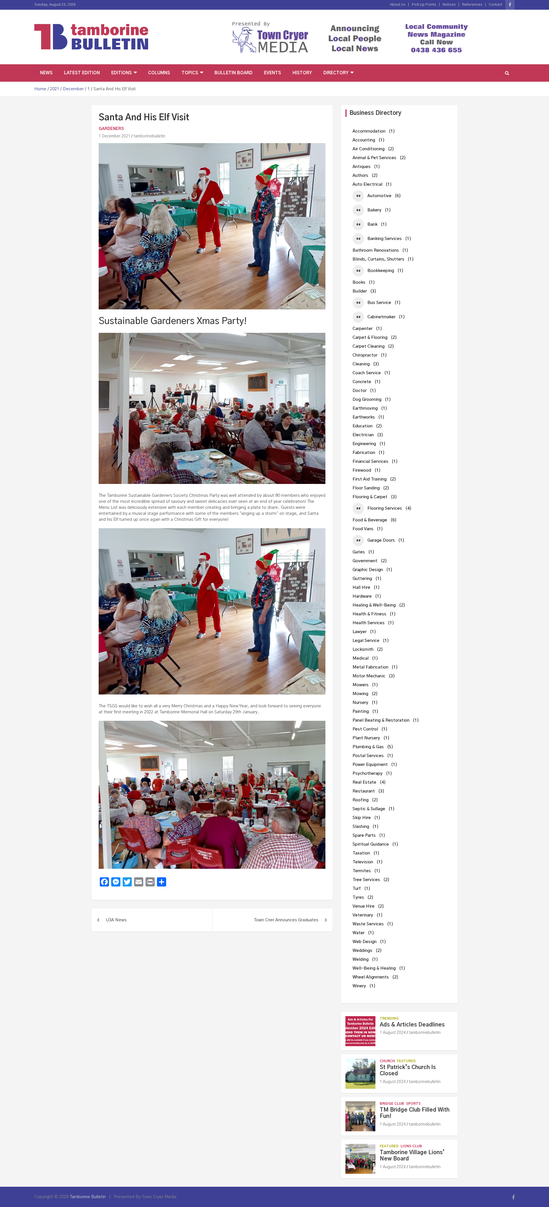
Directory (336, 73)
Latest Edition (82, 73)
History (302, 73)
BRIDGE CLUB (392, 1103)
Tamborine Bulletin (88, 1197)
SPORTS (413, 1103)
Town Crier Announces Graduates (286, 920)
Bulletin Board (233, 73)
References (472, 5)
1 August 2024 (393, 1033)
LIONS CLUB (411, 1146)
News (46, 73)
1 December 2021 (114, 136)
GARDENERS (111, 129)
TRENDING (389, 1018)
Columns (159, 73)
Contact (495, 5)
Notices (449, 5)
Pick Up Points (424, 5)
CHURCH (387, 1061)
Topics (190, 73)
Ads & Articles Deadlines (412, 1025)
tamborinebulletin (149, 136)
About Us (397, 5)
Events (272, 73)
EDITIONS (121, 73)
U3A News (116, 920)
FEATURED (406, 1061)
